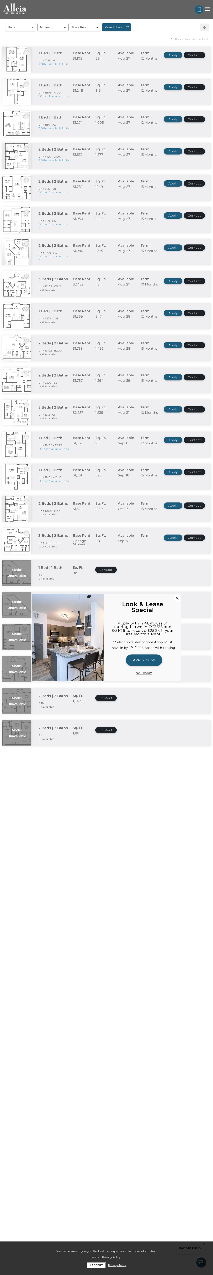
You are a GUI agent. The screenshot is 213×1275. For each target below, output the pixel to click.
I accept (96, 1265)
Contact (194, 55)
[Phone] (199, 9)
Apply (173, 55)
